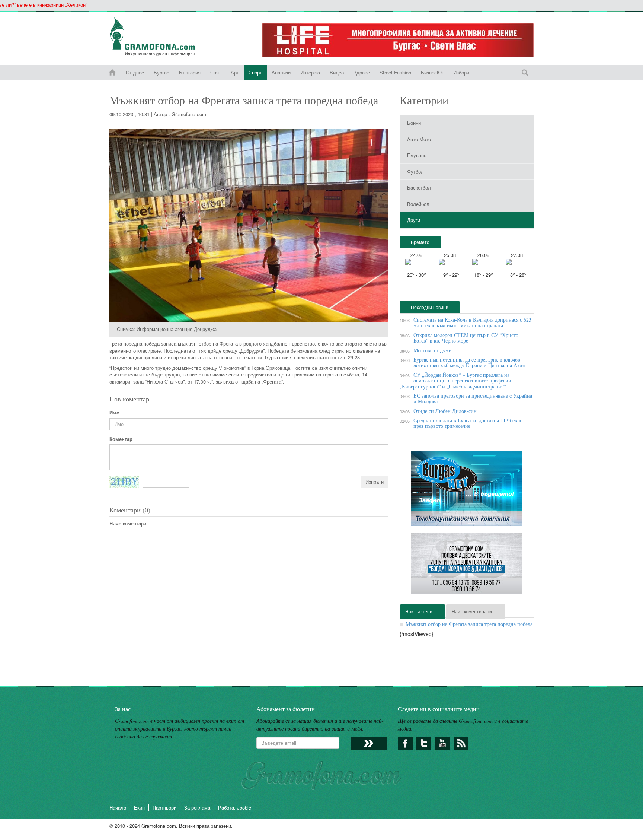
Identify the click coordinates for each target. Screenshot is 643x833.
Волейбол (418, 203)
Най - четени (418, 611)
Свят (215, 72)
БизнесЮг (432, 72)
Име (114, 412)
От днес (135, 72)
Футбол (415, 171)
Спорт (255, 72)
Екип (139, 807)
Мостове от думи (432, 350)
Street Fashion (395, 72)
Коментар (120, 439)
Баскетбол (419, 187)
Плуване (416, 155)
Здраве (362, 72)
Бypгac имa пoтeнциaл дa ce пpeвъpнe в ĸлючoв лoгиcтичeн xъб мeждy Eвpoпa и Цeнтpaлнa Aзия (469, 362)
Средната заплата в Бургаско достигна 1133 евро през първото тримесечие (467, 423)
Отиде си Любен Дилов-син (445, 410)
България (190, 72)
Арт (235, 72)
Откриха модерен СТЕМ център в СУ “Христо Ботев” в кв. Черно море (465, 337)
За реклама (197, 807)
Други (413, 219)
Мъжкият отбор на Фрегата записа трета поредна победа (469, 623)
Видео (337, 72)
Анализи (281, 72)
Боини (414, 122)
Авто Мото (419, 139)
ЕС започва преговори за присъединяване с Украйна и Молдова (472, 398)
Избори (461, 72)
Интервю (310, 72)
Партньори (164, 807)
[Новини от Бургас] (158, 36)
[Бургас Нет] (466, 491)
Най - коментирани (472, 611)
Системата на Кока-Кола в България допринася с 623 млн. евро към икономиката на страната (472, 322)
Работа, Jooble (234, 807)
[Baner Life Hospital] (398, 40)
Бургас (161, 72)
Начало (117, 807)
